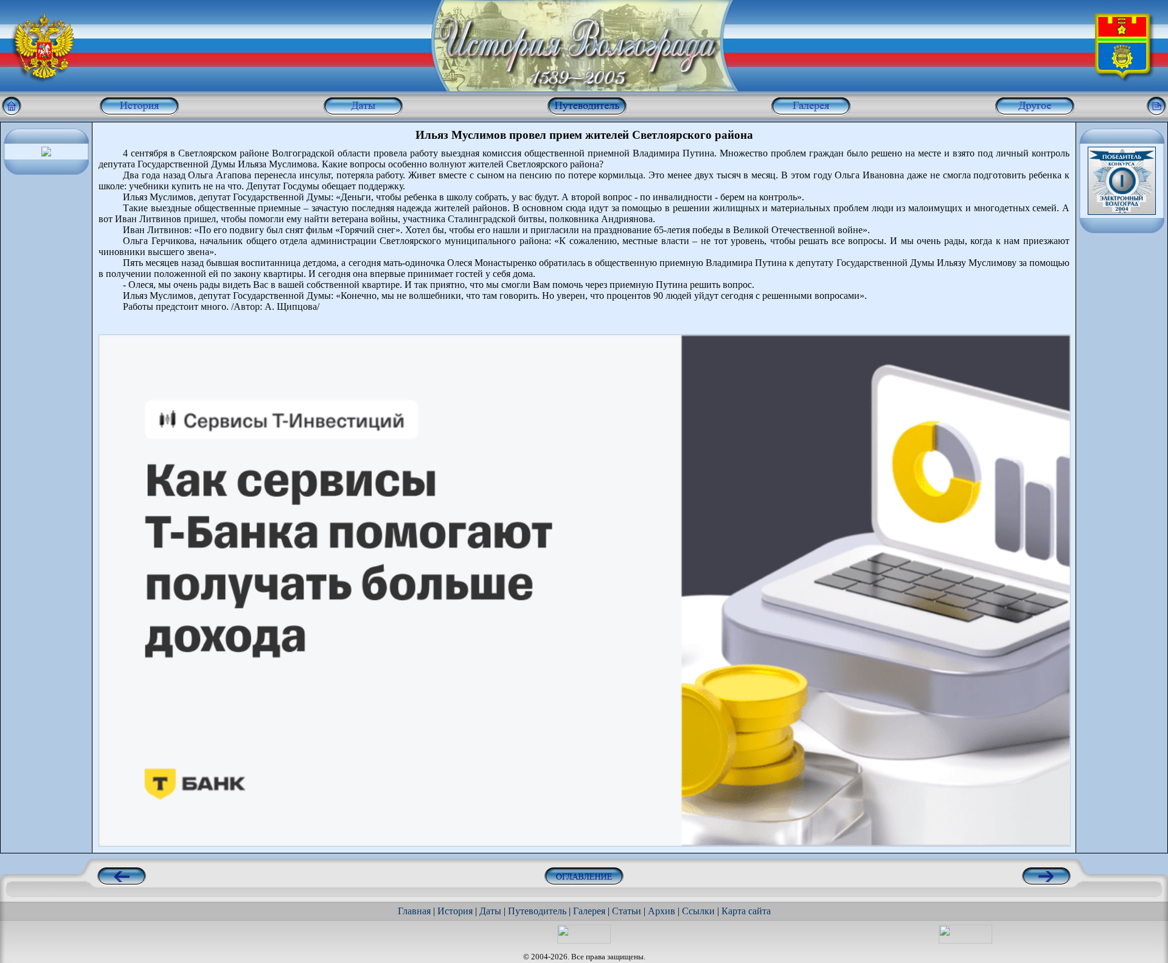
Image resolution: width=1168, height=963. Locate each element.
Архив (661, 911)
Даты (490, 911)
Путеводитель (537, 911)
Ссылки (698, 911)
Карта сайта (746, 911)
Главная (414, 911)
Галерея (589, 911)
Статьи (626, 911)
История (455, 911)
